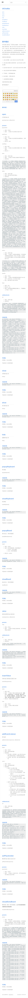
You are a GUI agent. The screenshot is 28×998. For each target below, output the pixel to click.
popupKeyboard (5, 23)
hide (3, 17)
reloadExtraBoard (6, 35)
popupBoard (4, 19)
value (3, 27)
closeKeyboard (5, 25)
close (3, 14)
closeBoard (4, 21)
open (3, 12)
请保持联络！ (11, 994)
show (3, 15)
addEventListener (6, 31)
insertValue (4, 29)
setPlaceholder (5, 33)
